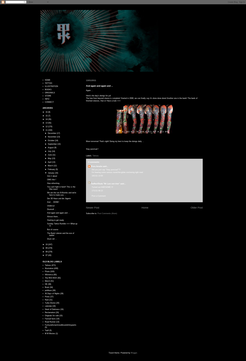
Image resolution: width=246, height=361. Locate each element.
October (51, 140)
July (50, 151)
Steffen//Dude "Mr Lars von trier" (105, 184)
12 (47, 126)
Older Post (197, 207)
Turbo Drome (50, 303)
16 (47, 112)
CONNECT (49, 102)
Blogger (134, 353)
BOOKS (48, 89)
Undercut (51, 206)
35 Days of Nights (52, 293)
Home (145, 207)
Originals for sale (52, 315)
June (50, 155)
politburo (48, 290)
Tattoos (96, 156)
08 (47, 252)
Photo (47, 271)
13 (47, 123)
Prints (47, 297)
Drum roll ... (52, 239)
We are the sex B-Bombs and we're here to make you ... (61, 194)
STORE (48, 96)
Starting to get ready (55, 220)
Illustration (49, 268)
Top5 (47, 330)
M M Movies (50, 333)
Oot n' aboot (52, 176)
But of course (52, 229)
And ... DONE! (53, 202)
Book (47, 287)
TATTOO (48, 83)
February (52, 169)
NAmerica (49, 275)
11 (47, 130)
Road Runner (50, 322)
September (52, 144)
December (52, 133)
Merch (47, 281)
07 (47, 255)
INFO (47, 99)
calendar (48, 306)
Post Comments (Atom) (107, 213)
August (51, 148)
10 (47, 244)
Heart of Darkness (52, 309)
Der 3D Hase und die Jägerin (59, 198)
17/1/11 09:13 (97, 191)
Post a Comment (99, 196)
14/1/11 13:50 (97, 176)
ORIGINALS (50, 93)
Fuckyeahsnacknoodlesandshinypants (60, 325)
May (50, 158)
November (52, 137)
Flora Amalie (96, 166)
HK (46, 284)
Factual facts (50, 319)
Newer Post (92, 207)
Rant (47, 300)
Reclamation (50, 312)
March (51, 166)
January (51, 173)
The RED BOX (51, 278)
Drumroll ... (51, 209)
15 (47, 116)
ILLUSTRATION (51, 86)
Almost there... (53, 216)
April (50, 162)
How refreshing (53, 183)
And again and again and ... (58, 213)
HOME (47, 80)
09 (47, 248)
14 (47, 119)
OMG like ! (51, 180)
